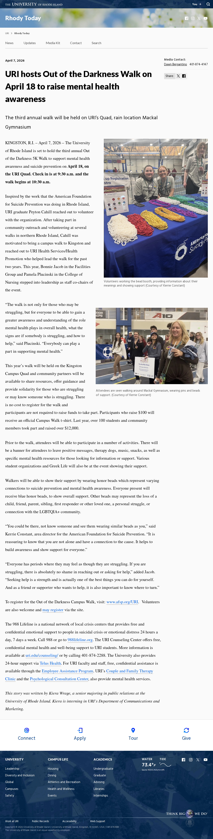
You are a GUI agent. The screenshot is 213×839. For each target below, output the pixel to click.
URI (7, 33)
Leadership (12, 769)
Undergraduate (103, 769)
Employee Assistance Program (67, 671)
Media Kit (53, 43)
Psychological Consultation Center (59, 678)
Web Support (97, 821)
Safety (9, 795)
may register (52, 609)
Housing (53, 769)
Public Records (40, 821)
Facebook (187, 18)
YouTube (206, 18)
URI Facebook (184, 759)
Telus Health (50, 663)
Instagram (193, 18)
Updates (30, 43)
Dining (52, 775)
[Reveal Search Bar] (208, 4)
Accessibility (69, 821)
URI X (198, 759)
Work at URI (12, 821)
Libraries (99, 789)
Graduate (100, 775)
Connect (26, 738)
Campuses (11, 789)
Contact (76, 43)
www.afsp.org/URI (122, 601)
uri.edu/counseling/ (42, 655)
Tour (133, 738)
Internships (101, 795)
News (9, 43)
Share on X (178, 76)
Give (186, 738)
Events (52, 795)
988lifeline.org (80, 639)
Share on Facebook (184, 76)
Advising (99, 782)
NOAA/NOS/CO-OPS (156, 770)
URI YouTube (206, 759)
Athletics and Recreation (64, 782)
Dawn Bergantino (175, 64)
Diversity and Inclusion (20, 775)
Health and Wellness (61, 789)
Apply (80, 738)
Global (9, 782)
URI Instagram (191, 759)
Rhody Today (23, 17)
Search (96, 43)
